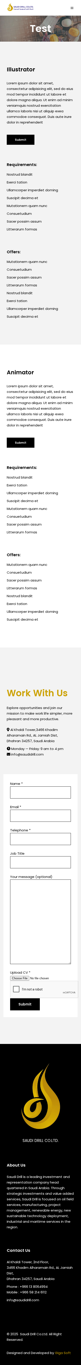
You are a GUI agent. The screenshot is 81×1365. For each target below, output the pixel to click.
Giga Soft (63, 1352)
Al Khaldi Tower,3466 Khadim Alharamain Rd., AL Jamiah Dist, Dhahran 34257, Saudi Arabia (32, 735)
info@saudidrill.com (27, 754)
